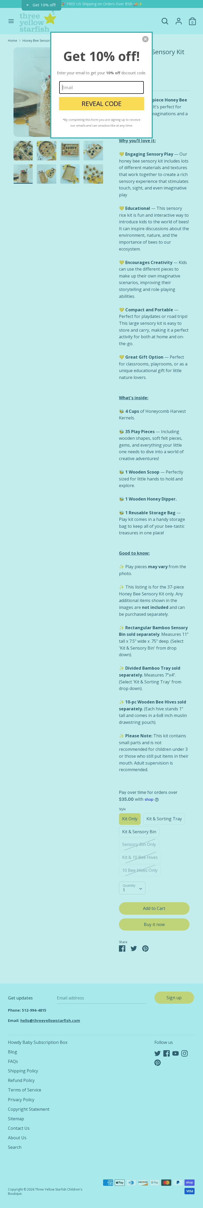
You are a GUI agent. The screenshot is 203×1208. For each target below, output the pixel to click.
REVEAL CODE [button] (102, 103)
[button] (145, 39)
